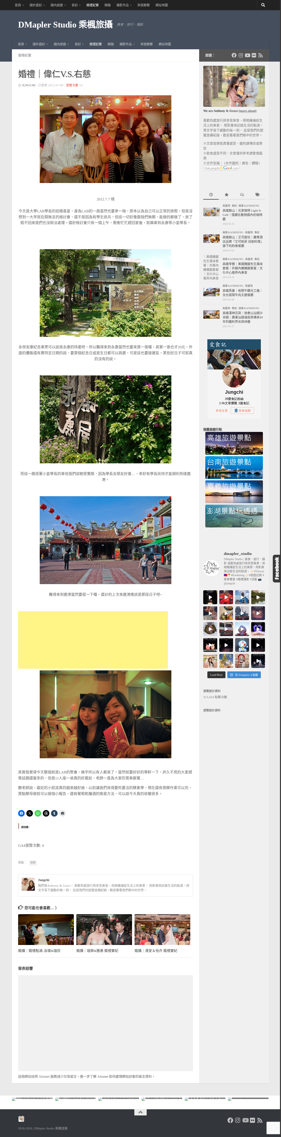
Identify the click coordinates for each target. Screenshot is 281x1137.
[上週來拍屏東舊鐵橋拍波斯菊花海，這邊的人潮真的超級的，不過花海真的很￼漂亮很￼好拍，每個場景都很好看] (210, 661)
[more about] (247, 110)
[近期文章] (211, 195)
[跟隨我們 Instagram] (240, 55)
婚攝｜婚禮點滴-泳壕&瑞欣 (39, 951)
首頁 (18, 5)
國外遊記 (36, 5)
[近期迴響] (242, 195)
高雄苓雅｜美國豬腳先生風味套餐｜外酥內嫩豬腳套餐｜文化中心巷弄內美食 (243, 268)
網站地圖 (162, 5)
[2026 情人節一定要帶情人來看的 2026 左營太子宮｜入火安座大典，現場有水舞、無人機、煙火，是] (226, 645)
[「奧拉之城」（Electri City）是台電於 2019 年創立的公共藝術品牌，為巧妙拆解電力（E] (258, 597)
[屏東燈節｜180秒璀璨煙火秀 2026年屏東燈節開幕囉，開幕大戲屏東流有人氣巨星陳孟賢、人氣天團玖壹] (258, 645)
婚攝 (32, 862)
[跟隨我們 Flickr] (253, 55)
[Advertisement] (93, 640)
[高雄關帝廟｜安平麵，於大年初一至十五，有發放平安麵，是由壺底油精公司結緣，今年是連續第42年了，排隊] (226, 629)
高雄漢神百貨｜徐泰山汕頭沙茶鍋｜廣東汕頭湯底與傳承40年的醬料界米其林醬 (243, 317)
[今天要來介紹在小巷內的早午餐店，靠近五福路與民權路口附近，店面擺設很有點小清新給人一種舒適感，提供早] (226, 613)
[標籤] (257, 195)
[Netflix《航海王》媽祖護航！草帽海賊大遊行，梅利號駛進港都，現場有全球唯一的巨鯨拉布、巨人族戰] (242, 613)
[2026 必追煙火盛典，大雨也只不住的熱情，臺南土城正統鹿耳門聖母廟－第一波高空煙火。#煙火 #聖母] (258, 613)
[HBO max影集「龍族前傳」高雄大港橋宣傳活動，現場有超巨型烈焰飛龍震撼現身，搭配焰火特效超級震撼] (226, 597)
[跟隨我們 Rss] (260, 55)
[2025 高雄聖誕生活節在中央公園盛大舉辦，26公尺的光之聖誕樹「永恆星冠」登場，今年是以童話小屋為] (226, 661)
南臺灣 (226, 205)
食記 (75, 5)
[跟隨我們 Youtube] (247, 55)
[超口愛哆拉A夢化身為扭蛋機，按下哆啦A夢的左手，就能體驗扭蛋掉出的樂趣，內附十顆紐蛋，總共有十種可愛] (242, 645)
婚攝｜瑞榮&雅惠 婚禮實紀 (97, 951)
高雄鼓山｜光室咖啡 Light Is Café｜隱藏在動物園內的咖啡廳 (242, 215)
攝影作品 (122, 5)
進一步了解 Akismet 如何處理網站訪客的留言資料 (116, 1076)
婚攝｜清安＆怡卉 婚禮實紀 (156, 951)
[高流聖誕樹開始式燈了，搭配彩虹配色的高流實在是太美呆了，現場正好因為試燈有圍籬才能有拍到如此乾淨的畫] (258, 661)
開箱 (108, 5)
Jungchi (28, 85)
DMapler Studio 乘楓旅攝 (65, 24)
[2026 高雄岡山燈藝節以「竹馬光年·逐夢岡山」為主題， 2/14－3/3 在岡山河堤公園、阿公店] (210, 645)
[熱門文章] (226, 195)
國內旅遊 (57, 5)
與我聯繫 (143, 5)
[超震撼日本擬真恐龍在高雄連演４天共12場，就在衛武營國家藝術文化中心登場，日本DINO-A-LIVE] (210, 613)
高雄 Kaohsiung (249, 205)
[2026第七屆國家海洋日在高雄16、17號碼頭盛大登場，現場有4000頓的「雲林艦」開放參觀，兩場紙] (242, 597)
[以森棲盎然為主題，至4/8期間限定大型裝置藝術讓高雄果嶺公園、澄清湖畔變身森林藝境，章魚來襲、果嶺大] (210, 629)
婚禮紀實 (92, 5)
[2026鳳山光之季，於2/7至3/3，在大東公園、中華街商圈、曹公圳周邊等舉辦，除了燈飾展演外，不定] (258, 629)
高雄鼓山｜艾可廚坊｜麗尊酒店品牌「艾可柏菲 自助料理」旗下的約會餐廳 (243, 241)
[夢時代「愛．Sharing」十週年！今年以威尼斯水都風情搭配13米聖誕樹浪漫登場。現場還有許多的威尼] (242, 661)
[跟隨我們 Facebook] (234, 55)
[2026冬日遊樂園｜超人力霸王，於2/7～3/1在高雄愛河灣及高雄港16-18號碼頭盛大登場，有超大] (242, 629)
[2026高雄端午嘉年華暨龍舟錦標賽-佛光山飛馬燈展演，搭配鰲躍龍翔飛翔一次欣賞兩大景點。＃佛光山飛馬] (210, 597)
